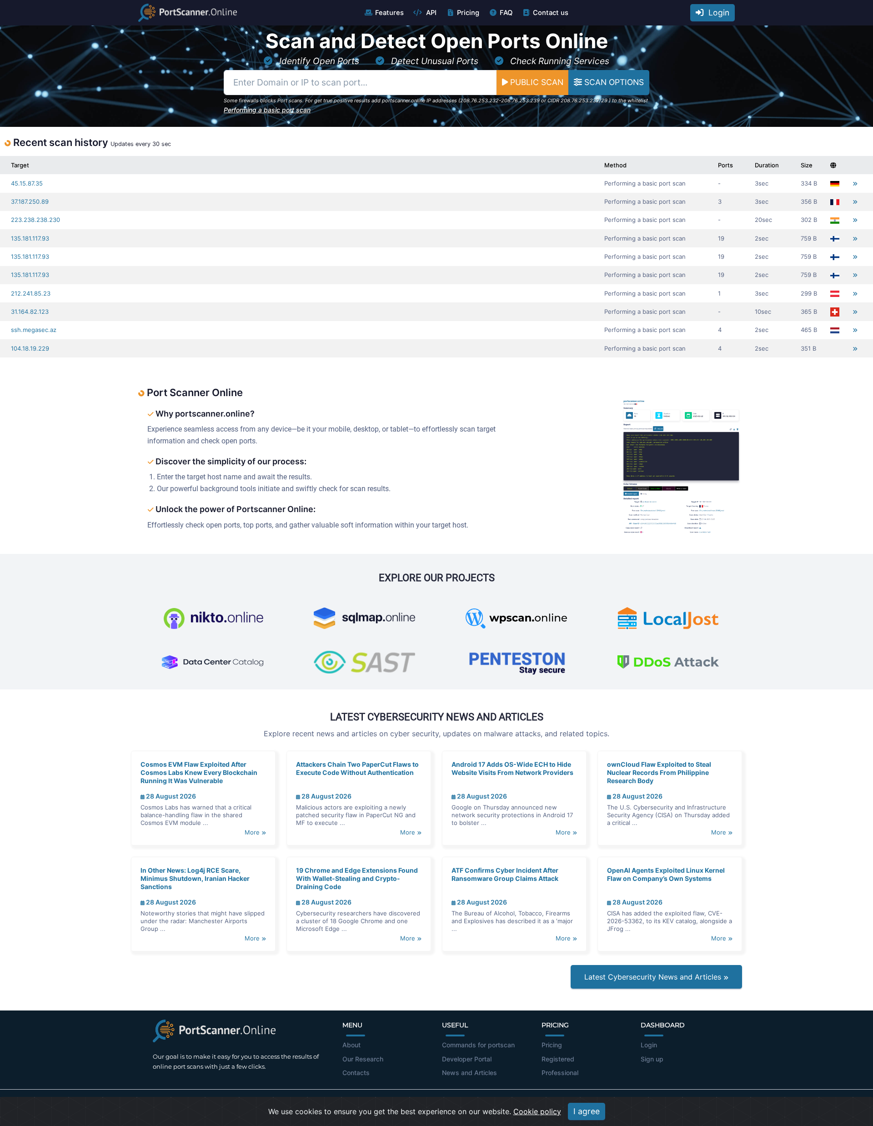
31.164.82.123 (30, 311)
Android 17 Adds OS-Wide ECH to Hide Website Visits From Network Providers (512, 768)
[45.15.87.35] (855, 183)
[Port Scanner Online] (187, 12)
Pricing (468, 13)
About (351, 1045)
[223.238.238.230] (855, 220)
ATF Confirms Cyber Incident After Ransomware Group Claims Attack (505, 874)
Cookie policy (537, 1111)
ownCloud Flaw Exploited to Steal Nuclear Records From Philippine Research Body (659, 772)
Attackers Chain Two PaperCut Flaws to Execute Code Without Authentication (357, 768)
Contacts (356, 1072)
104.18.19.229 (30, 348)
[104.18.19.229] (855, 348)
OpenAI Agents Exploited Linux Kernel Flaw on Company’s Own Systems (666, 874)
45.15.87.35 (27, 183)
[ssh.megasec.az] (855, 330)
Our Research (362, 1059)
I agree (586, 1111)
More (253, 832)
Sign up (652, 1059)
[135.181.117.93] (855, 238)
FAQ (506, 13)
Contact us (550, 13)
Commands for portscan (478, 1045)
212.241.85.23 (30, 293)
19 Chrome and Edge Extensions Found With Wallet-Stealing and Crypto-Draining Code (357, 878)
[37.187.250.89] (855, 201)
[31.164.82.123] (855, 312)
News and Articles (469, 1072)
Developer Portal (467, 1059)
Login (716, 12)
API (430, 13)
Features (389, 13)
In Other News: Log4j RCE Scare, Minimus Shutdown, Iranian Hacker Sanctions (195, 878)
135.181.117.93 (30, 238)
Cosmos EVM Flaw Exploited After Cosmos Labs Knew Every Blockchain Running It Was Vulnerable (198, 772)
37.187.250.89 (30, 201)
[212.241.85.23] (855, 293)
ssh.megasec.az (33, 329)
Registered (558, 1059)
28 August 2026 (170, 796)
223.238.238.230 (35, 219)
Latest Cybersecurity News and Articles (653, 976)
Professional (560, 1072)
